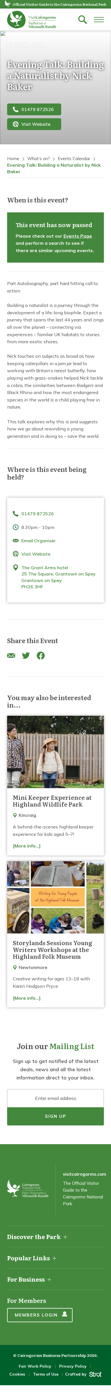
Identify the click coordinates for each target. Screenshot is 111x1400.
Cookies (17, 1374)
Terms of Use (45, 1374)
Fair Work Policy (35, 1366)
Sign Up (55, 1116)
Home (13, 158)
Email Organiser (38, 540)
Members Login (36, 1315)
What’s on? (38, 158)
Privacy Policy (73, 1366)
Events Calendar (74, 158)
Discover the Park (34, 1236)
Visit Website (35, 124)
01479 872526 (37, 109)
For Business (26, 1279)
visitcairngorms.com (84, 1174)
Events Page (77, 236)
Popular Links (28, 1257)
